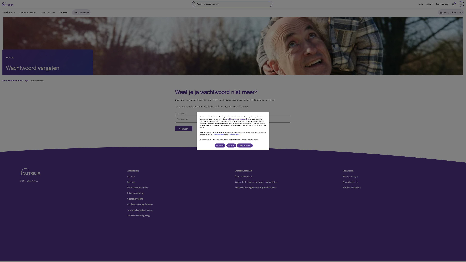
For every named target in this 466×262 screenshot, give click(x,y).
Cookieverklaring (218, 134)
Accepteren (220, 145)
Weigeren (231, 145)
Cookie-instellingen (245, 145)
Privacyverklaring (234, 134)
